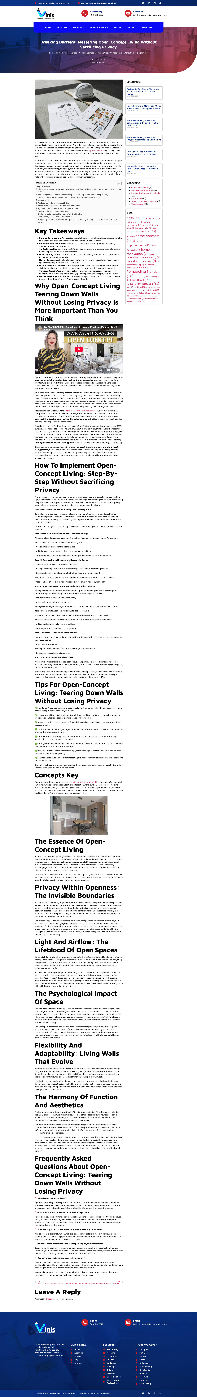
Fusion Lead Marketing (100, 1393)
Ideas (153, 254)
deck (155, 225)
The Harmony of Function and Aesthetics (55, 217)
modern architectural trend (83, 782)
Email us (138, 11)
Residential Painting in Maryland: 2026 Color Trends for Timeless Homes (143, 91)
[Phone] (84, 1322)
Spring (140, 296)
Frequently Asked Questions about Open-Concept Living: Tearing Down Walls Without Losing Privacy (77, 220)
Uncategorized (138, 204)
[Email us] (128, 13)
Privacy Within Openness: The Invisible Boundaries (59, 206)
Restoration (136, 198)
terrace (131, 298)
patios (131, 268)
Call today (96, 11)
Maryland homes (143, 261)
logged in (50, 1299)
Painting (152, 265)
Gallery (118, 27)
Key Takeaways (43, 186)
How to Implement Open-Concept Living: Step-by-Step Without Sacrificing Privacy (73, 195)
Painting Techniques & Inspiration (146, 193)
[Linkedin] (155, 3)
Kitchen (132, 257)
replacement (152, 277)
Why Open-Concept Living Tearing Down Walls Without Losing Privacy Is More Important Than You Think (79, 190)
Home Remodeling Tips (66, 53)
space (133, 296)
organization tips (137, 264)
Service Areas (98, 27)
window (131, 301)
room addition (149, 290)
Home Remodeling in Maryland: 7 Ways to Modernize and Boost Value (144, 138)
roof (130, 287)
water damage (151, 299)
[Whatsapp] (160, 3)
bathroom (136, 222)
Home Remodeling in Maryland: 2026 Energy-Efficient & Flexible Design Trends (142, 122)
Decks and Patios (143, 228)
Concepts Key (43, 200)
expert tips (146, 231)
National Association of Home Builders (81, 411)
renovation (139, 277)
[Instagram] (149, 3)
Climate (146, 225)
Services (77, 27)
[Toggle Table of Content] (118, 183)
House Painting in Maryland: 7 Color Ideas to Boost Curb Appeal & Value (144, 107)
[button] (78, 27)
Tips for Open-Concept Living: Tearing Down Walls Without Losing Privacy (69, 197)
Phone (94, 1320)
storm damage (150, 296)
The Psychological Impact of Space (53, 211)
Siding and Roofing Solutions (143, 201)
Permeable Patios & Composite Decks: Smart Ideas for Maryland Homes (142, 168)
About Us (62, 27)
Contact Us (146, 27)
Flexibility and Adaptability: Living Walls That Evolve (60, 214)
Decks (131, 228)
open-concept (96, 150)
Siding (143, 293)
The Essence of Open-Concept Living (53, 203)
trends (140, 298)
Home (48, 27)
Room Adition (132, 293)
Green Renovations (140, 187)
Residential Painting (138, 280)
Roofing (139, 287)
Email (136, 1320)
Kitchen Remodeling (148, 257)
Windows (140, 301)
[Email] (128, 1322)
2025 (134, 218)
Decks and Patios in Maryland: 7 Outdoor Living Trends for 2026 (142, 153)
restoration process (143, 284)
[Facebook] (143, 3)
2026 (146, 218)
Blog (131, 27)
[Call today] (84, 13)
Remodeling (144, 267)
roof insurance (150, 287)
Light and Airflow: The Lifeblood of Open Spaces (58, 208)
